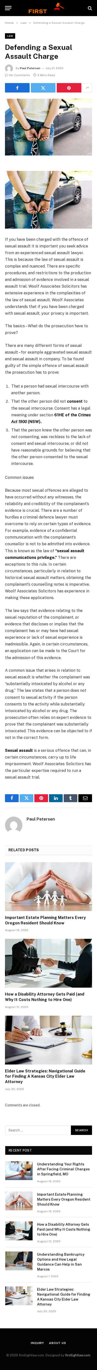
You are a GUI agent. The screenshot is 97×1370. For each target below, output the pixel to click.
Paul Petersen (30, 68)
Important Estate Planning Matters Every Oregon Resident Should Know (63, 1199)
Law (10, 35)
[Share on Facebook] (17, 87)
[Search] (89, 8)
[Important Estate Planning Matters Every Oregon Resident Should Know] (48, 886)
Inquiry (37, 1343)
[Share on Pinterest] (69, 87)
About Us (57, 1343)
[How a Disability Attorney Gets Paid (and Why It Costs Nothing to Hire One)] (48, 963)
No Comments (19, 75)
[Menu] (8, 8)
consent (75, 401)
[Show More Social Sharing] (87, 87)
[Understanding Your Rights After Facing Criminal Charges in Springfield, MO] (19, 1170)
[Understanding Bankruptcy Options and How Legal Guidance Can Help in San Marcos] (19, 1260)
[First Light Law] (48, 8)
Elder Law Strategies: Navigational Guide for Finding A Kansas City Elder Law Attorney (45, 1076)
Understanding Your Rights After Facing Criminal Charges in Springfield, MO (63, 1169)
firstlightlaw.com (77, 1355)
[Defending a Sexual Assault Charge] (48, 127)
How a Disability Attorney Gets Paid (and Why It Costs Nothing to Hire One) (63, 1229)
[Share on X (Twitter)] (43, 87)
